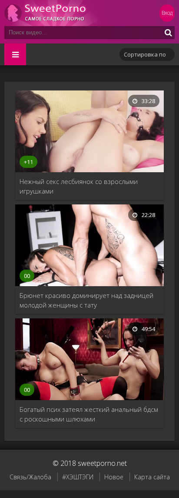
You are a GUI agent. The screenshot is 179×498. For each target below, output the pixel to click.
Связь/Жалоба (30, 477)
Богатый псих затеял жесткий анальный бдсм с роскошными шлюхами (89, 414)
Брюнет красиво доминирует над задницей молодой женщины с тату (86, 300)
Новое (113, 477)
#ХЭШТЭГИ (77, 477)
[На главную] (56, 13)
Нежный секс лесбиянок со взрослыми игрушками (79, 186)
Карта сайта (152, 477)
